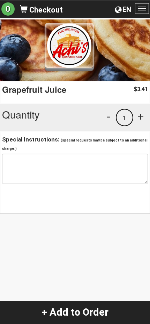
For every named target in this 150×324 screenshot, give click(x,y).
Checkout (45, 10)
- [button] (108, 116)
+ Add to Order (75, 312)
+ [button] (140, 116)
